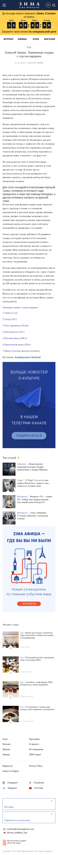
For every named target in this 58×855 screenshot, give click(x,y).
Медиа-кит (8, 766)
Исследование (36, 749)
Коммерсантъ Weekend (28, 357)
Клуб (5, 739)
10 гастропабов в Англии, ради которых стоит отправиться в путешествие (37, 708)
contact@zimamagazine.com (20, 829)
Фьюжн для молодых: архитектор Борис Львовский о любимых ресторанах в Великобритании (36, 635)
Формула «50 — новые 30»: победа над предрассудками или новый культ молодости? (34, 499)
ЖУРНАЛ (8, 39)
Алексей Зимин (35, 63)
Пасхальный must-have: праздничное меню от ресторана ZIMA (37, 658)
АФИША (22, 39)
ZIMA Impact (35, 754)
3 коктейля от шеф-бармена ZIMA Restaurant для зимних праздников (36, 683)
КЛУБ (36, 39)
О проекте (34, 744)
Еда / (22, 633)
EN (48, 5)
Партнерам (34, 739)
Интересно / (23, 496)
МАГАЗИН (49, 39)
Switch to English (11, 771)
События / (22, 464)
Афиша (6, 754)
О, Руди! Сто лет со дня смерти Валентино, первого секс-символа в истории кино (33, 483)
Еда (29, 47)
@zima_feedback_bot (16, 833)
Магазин (7, 744)
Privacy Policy (36, 766)
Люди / (20, 480)
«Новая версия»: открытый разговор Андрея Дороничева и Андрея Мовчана (32, 467)
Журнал (6, 749)
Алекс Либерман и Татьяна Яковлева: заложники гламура (32, 516)
